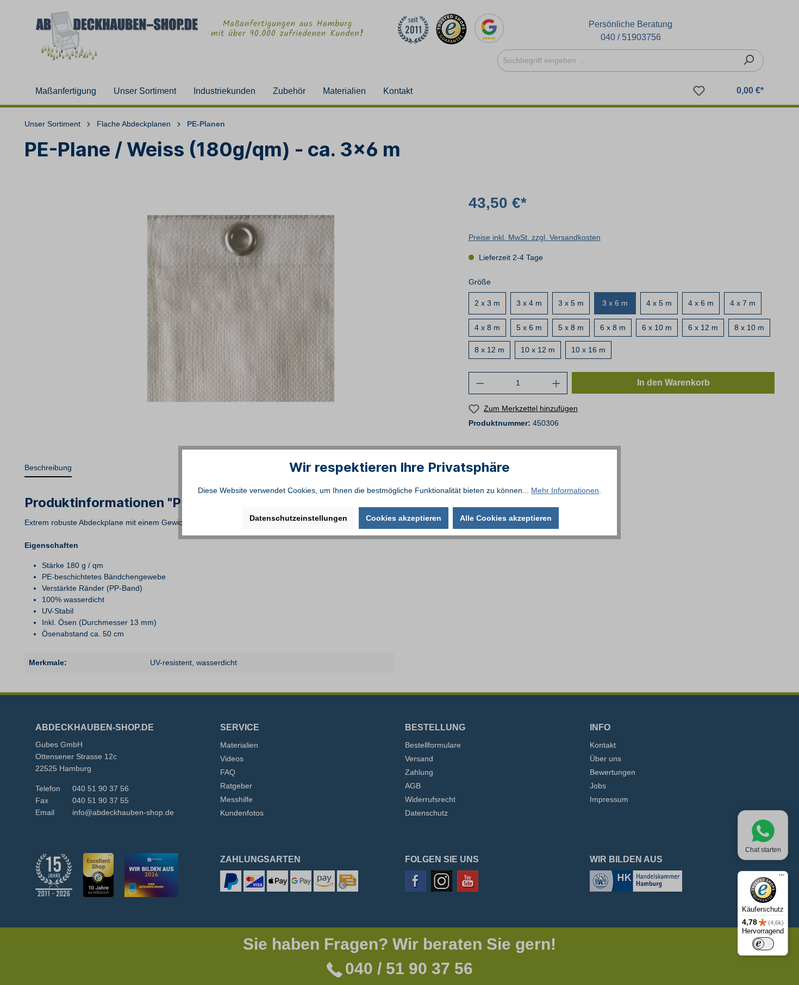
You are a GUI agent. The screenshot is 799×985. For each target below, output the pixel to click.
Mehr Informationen (565, 490)
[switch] (763, 943)
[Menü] (781, 877)
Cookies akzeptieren (403, 518)
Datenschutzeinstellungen (298, 518)
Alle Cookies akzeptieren (506, 518)
